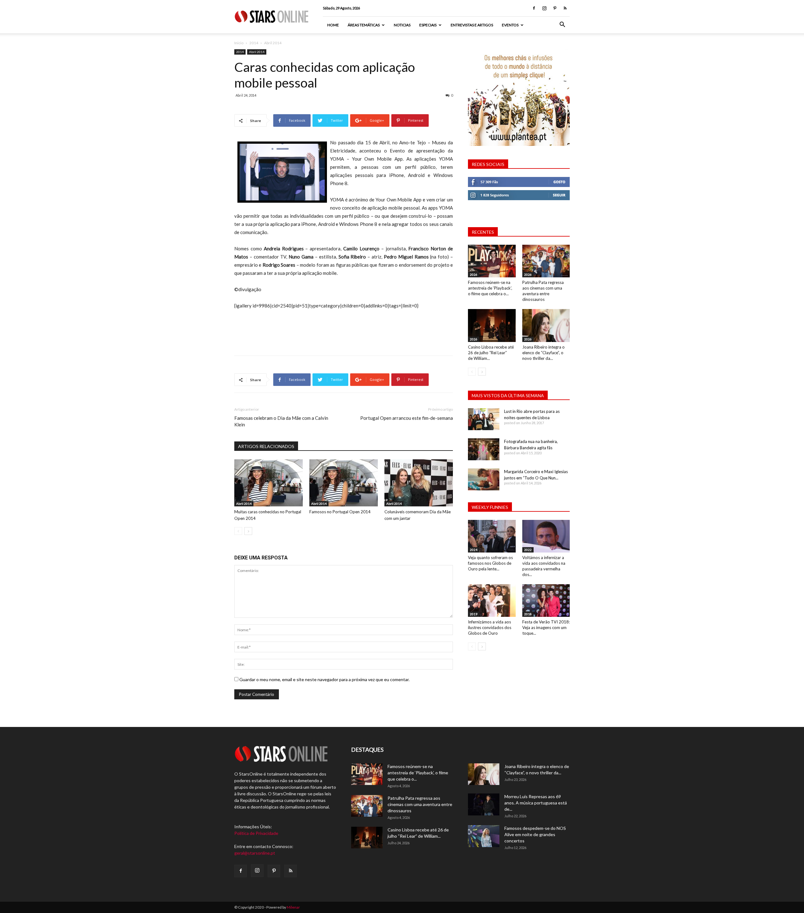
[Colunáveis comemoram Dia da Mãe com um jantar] (418, 482)
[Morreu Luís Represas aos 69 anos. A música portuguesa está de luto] (483, 804)
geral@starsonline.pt (254, 853)
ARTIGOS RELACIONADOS (266, 446)
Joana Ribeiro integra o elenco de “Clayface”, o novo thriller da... (543, 352)
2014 (253, 42)
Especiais (428, 25)
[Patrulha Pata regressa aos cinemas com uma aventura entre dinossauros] (546, 261)
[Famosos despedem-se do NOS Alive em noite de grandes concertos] (483, 836)
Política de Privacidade (256, 833)
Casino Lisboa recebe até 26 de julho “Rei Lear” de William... (491, 352)
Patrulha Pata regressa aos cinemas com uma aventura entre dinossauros (420, 804)
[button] (562, 25)
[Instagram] (544, 8)
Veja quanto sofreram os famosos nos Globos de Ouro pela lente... (490, 563)
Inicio (238, 42)
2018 (528, 614)
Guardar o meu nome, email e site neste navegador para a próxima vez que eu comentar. (324, 679)
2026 (473, 274)
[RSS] (565, 8)
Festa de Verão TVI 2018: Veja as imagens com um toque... (546, 627)
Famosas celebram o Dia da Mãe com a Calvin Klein (281, 421)
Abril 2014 (256, 52)
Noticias (402, 25)
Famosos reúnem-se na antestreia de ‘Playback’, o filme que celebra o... (490, 288)
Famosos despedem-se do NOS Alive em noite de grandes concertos (535, 834)
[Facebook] (534, 8)
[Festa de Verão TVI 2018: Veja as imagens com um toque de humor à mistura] (546, 600)
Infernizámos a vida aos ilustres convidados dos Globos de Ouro (489, 627)
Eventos (510, 25)
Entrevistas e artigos (472, 25)
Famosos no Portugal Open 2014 (340, 511)
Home (333, 25)
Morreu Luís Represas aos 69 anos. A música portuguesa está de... (535, 803)
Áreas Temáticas (364, 25)
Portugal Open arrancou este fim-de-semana (406, 418)
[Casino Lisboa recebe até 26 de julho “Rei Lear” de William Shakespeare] (492, 325)
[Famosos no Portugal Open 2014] (343, 482)
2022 (528, 550)
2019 (473, 614)
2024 (473, 550)
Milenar (293, 907)
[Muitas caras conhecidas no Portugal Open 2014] (268, 482)
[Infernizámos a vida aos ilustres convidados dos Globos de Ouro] (492, 600)
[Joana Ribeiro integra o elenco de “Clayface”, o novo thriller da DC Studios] (546, 325)
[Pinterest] (554, 8)
